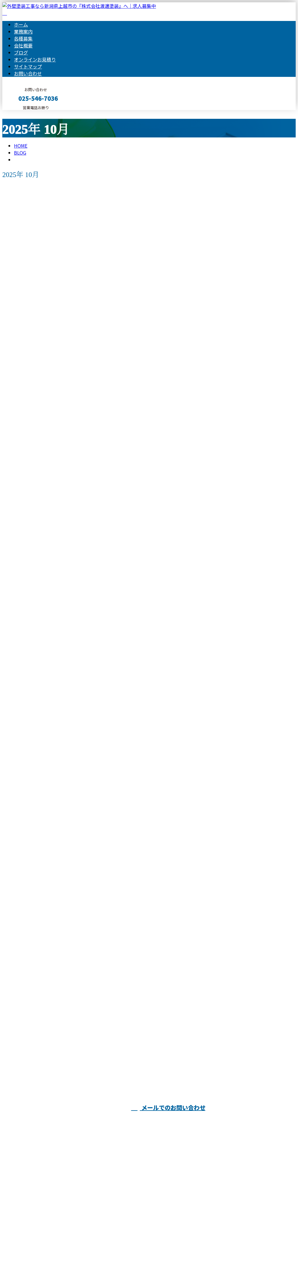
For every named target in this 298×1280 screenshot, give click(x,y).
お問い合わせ (28, 73)
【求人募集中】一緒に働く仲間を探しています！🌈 (66, 762)
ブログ (21, 52)
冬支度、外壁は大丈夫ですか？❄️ (44, 420)
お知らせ (35, 443)
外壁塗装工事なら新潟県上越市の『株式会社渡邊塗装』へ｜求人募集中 (76, 1260)
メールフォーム (22, 113)
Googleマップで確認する (30, 1225)
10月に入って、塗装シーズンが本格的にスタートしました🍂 (77, 1029)
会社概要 (23, 45)
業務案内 (23, 31)
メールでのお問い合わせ (172, 1107)
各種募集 (23, 38)
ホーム (21, 24)
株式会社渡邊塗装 (266, 1119)
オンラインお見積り (35, 59)
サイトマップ (28, 66)
